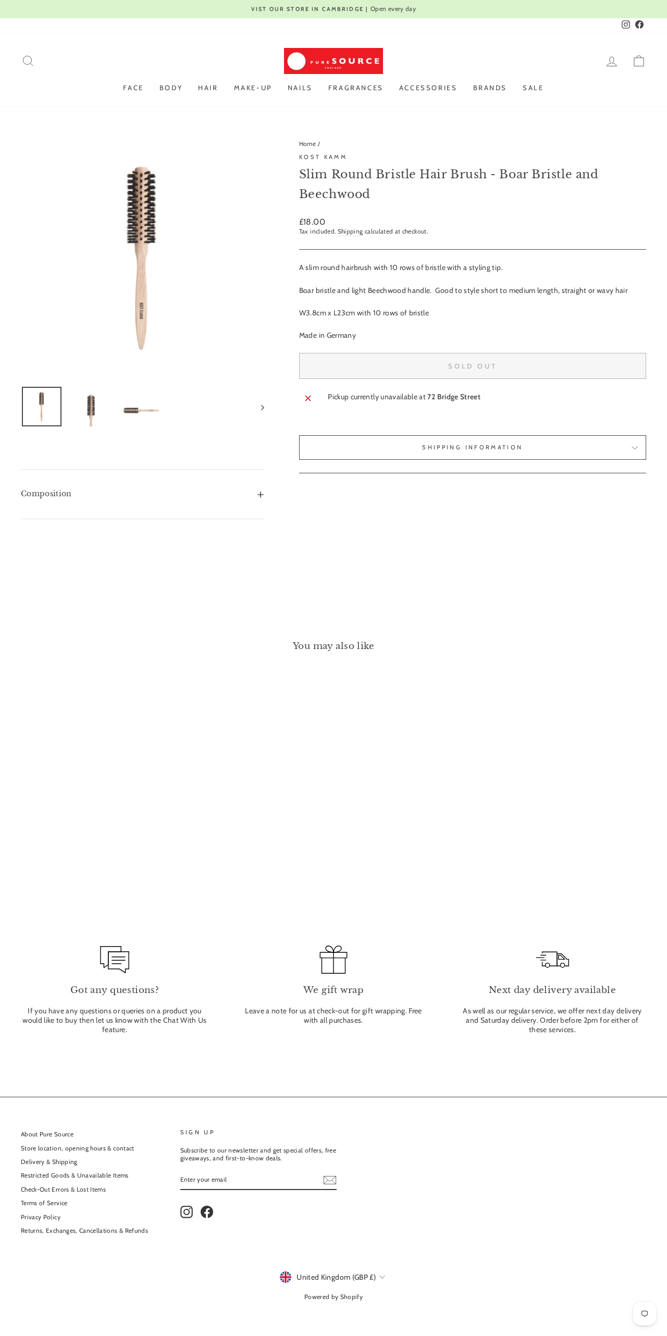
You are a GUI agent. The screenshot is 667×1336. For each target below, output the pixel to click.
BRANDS (490, 87)
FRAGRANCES (356, 87)
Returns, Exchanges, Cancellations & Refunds (84, 1230)
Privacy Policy (40, 1217)
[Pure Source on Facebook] (207, 1212)
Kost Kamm (323, 157)
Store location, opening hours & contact (77, 1148)
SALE (533, 87)
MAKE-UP (253, 87)
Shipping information (472, 447)
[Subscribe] (330, 1180)
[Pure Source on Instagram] (186, 1212)
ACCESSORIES (428, 87)
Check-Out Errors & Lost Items (63, 1189)
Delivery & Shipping (49, 1162)
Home (307, 144)
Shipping (350, 231)
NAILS (300, 87)
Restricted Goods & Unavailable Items (75, 1175)
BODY (170, 87)
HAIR (208, 87)
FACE (133, 87)
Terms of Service (44, 1203)
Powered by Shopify (333, 1297)
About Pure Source (47, 1134)
